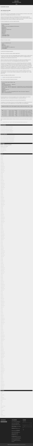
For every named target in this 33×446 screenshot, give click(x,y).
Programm (14, 436)
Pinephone (2, 407)
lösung (19, 432)
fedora (13, 428)
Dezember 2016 (3, 318)
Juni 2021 (2, 242)
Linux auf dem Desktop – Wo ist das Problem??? (8, 138)
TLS (19, 439)
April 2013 (2, 378)
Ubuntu (12, 440)
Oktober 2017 (2, 304)
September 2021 (3, 238)
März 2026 (2, 162)
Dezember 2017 (3, 301)
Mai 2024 (2, 193)
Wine (20, 440)
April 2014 (2, 363)
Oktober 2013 (2, 371)
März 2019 (2, 280)
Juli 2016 (2, 325)
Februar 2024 (2, 197)
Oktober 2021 (2, 236)
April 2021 (2, 245)
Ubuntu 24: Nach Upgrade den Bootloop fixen (8, 141)
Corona (1, 396)
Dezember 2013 (3, 368)
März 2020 (2, 263)
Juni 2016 (2, 326)
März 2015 (2, 347)
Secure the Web (3, 410)
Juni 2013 (2, 375)
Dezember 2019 (3, 267)
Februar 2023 (2, 214)
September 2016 (3, 322)
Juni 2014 (2, 360)
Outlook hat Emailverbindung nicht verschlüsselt (9, 135)
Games (19, 428)
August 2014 (2, 357)
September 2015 (3, 339)
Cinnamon (14, 423)
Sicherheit (17, 437)
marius (8, 11)
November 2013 (3, 370)
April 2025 (2, 177)
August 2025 (2, 172)
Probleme (17, 434)
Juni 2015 (2, 343)
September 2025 (3, 170)
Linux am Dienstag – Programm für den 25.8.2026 (7, 126)
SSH (12, 439)
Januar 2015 (2, 350)
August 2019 (2, 273)
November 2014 (3, 353)
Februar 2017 (2, 315)
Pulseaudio (18, 436)
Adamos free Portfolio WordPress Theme (13, 444)
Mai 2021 (2, 243)
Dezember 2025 (3, 166)
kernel (15, 430)
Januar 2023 (2, 215)
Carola (12, 423)
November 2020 (3, 252)
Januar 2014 (2, 367)
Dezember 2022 (3, 217)
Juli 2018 (2, 291)
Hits (4, 146)
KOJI (2, 77)
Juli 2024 (2, 190)
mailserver (13, 433)
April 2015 (2, 346)
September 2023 (3, 204)
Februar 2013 (2, 381)
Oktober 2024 (2, 186)
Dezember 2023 (3, 200)
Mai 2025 (2, 176)
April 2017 (2, 312)
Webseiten (2, 146)
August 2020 (2, 256)
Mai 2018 (2, 294)
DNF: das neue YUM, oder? (5, 10)
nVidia (17, 433)
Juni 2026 (2, 158)
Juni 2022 (2, 225)
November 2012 (3, 385)
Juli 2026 (2, 156)
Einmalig (7, 146)
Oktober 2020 (2, 253)
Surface (14, 439)
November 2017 (3, 302)
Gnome (13, 430)
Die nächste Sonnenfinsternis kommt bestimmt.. (6, 129)
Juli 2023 (2, 207)
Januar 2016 (2, 333)
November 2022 (3, 218)
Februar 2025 (2, 180)
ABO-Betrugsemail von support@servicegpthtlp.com (7, 130)
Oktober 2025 (2, 169)
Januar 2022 (2, 232)
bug (19, 421)
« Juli (23, 429)
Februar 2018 (2, 298)
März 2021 (2, 246)
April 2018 (2, 295)
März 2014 (2, 364)
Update (14, 440)
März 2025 (2, 179)
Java (1, 403)
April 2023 (2, 211)
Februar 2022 (2, 231)
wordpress (13, 441)
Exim (18, 426)
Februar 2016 (2, 332)
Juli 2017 (2, 308)
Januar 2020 (2, 266)
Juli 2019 (2, 274)
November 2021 (3, 235)
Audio (1, 393)
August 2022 (2, 222)
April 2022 (2, 228)
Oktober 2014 (2, 354)
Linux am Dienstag (15, 432)
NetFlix (15, 433)
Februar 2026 (2, 163)
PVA (20, 436)
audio (12, 421)
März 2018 (2, 297)
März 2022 (2, 229)
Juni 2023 (2, 208)
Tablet (18, 439)
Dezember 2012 (3, 384)
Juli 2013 (2, 374)
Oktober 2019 (2, 270)
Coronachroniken (15, 424)
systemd (16, 439)
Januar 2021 (2, 249)
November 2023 (3, 201)
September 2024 (3, 187)
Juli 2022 (2, 224)
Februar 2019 (2, 281)
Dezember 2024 (3, 183)
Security (2, 411)
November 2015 (3, 336)
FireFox (16, 428)
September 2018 (3, 288)
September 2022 (3, 221)
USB (16, 440)
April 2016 (2, 329)
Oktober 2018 (2, 287)
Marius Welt (17, 1)
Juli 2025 (2, 173)
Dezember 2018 (3, 284)
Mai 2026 (2, 159)
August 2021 (2, 239)
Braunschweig (16, 421)
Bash (13, 421)
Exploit (20, 426)
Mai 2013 (2, 377)
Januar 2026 (2, 165)
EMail (16, 426)
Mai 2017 (2, 311)
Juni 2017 (2, 309)
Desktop (19, 424)
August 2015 (2, 340)
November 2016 (3, 319)
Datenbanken (2, 397)
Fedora (1, 400)
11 (24, 425)
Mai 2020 (2, 260)
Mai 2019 (2, 277)
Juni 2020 (2, 259)
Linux (1, 404)
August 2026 (2, 155)
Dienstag (14, 426)
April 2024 (2, 194)
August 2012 (2, 388)
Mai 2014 (2, 361)
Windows (2, 414)
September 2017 (3, 305)
